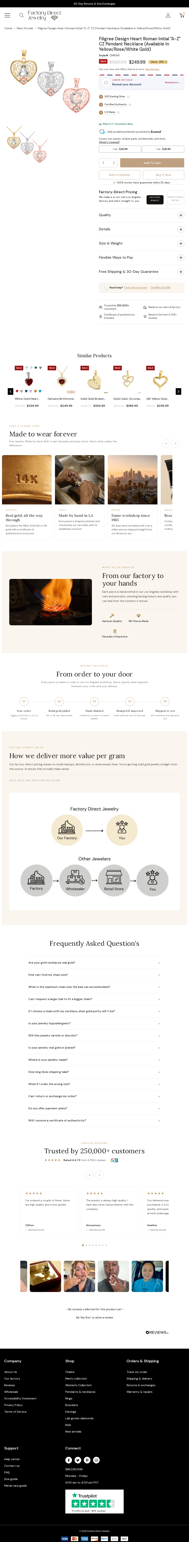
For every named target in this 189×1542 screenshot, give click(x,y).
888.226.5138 (74, 1469)
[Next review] (99, 1175)
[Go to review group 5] (96, 1245)
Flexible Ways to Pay (116, 257)
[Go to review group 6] (99, 1245)
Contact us (12, 1466)
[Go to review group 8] (106, 1245)
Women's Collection (78, 1385)
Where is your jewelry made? (94, 1059)
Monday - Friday (76, 1476)
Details (104, 229)
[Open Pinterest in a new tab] (87, 1460)
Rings (68, 1398)
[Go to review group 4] (93, 1245)
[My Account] (168, 15)
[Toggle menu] (7, 15)
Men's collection (76, 1378)
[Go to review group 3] (89, 1245)
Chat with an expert (135, 287)
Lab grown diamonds (79, 1418)
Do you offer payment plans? (94, 1108)
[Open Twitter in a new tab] (78, 1460)
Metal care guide (15, 1486)
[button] (141, 33)
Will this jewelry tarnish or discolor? (94, 1035)
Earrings (70, 1412)
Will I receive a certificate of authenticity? (94, 1120)
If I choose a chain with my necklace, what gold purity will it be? (94, 1011)
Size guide (11, 1479)
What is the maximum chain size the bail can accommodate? (94, 987)
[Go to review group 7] (103, 1245)
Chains (69, 1372)
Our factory (12, 1378)
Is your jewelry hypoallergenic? (94, 1023)
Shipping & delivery (139, 1378)
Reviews (9, 1385)
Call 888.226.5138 (160, 287)
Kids (68, 1425)
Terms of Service (15, 1412)
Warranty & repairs (139, 1392)
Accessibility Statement (20, 1398)
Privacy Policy (13, 1405)
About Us (10, 1372)
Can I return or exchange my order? (94, 1096)
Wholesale (11, 1392)
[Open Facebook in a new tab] (69, 1460)
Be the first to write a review (94, 1317)
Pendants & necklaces (80, 1392)
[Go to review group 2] (86, 1245)
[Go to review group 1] (83, 1245)
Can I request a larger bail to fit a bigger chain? (94, 999)
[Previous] (166, 443)
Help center (12, 1459)
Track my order (137, 1372)
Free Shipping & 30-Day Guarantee (129, 271)
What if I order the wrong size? (94, 1084)
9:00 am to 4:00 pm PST (82, 1482)
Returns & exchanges (141, 1385)
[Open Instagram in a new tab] (96, 1460)
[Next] (176, 443)
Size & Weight (111, 243)
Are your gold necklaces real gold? (94, 962)
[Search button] (21, 15)
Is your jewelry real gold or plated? (94, 1047)
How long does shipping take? (94, 1072)
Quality (105, 214)
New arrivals (73, 1431)
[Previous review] (90, 1175)
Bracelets (71, 1405)
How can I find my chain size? (94, 974)
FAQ (7, 1472)
